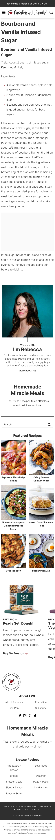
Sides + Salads (14, 787)
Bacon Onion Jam (41, 570)
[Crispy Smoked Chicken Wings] (41, 473)
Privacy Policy (33, 809)
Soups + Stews (14, 793)
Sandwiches (41, 787)
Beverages (41, 765)
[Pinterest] (30, 715)
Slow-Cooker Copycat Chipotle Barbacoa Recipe (13, 525)
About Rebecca (14, 702)
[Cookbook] (24, 615)
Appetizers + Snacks (14, 767)
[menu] (3, 12)
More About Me (28, 370)
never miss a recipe (27, 3)
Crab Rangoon (13, 570)
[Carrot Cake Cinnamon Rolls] (41, 518)
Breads (14, 775)
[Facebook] (20, 715)
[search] (51, 12)
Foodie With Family (27, 12)
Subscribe (41, 708)
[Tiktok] (35, 715)
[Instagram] (25, 715)
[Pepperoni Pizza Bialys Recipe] (13, 473)
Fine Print (14, 708)
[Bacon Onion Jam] (41, 566)
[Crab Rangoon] (13, 566)
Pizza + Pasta (41, 781)
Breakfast (40, 775)
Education (41, 702)
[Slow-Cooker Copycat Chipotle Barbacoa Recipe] (13, 518)
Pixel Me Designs (33, 815)
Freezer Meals (14, 781)
